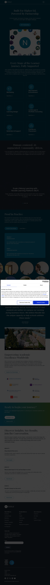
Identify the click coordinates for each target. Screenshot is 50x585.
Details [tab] (25, 285)
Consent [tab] (8, 285)
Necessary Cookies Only (25, 302)
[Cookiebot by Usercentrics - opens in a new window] (43, 282)
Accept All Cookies (41, 302)
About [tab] (41, 285)
